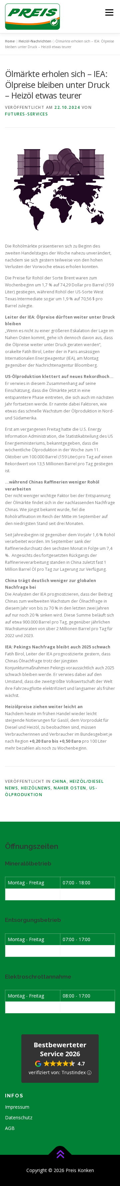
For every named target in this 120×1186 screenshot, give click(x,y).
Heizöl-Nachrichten (35, 41)
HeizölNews (36, 788)
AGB (10, 1128)
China (59, 781)
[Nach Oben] (60, 1155)
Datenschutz (18, 1117)
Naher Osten (70, 788)
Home (10, 41)
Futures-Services (26, 114)
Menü (108, 12)
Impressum (17, 1107)
